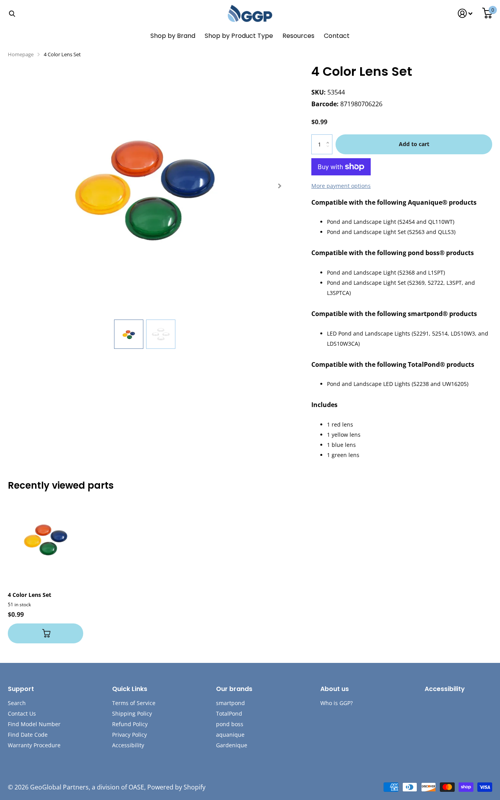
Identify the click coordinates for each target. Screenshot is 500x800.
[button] (279, 186)
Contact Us (22, 713)
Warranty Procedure (34, 745)
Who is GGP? (336, 703)
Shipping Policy (132, 713)
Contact (337, 35)
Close (12, 13)
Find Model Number (34, 724)
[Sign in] (465, 13)
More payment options (341, 185)
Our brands (234, 688)
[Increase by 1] (329, 137)
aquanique (230, 734)
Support (21, 688)
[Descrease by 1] (329, 151)
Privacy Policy (129, 734)
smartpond (230, 703)
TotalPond (229, 713)
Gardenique (231, 745)
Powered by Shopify (176, 787)
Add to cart (414, 144)
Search (17, 703)
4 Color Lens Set (29, 594)
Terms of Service (133, 703)
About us (334, 688)
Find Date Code (28, 734)
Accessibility (128, 745)
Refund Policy (130, 724)
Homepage (21, 54)
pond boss (229, 724)
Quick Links (129, 688)
